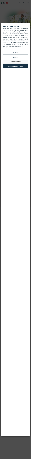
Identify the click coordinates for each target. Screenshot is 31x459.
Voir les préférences (15, 61)
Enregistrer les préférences (15, 66)
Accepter (15, 52)
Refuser (15, 57)
